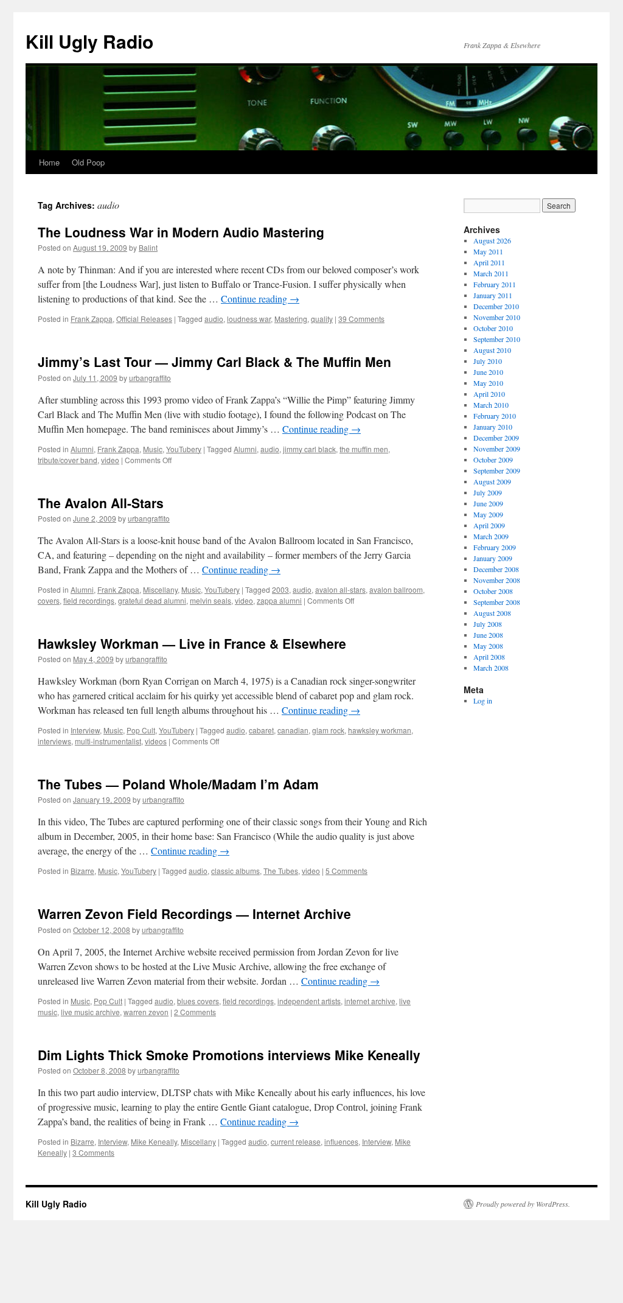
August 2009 (492, 481)
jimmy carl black (309, 449)
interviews (54, 741)
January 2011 (492, 295)
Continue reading (260, 298)
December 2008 (496, 569)
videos (156, 741)
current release (296, 1141)
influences (341, 1141)
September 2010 (496, 339)
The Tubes (280, 870)
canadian (292, 730)
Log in (482, 700)
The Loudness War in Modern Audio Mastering (181, 232)
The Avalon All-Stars (101, 503)
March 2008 (491, 667)
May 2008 (488, 646)
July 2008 (487, 624)
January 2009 (492, 558)
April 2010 (489, 394)
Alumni (82, 449)
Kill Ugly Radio (89, 41)
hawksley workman (379, 730)
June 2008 (488, 635)
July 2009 (487, 492)
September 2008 (496, 602)
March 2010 (491, 405)
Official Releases (144, 318)
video (110, 460)
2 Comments (195, 1012)
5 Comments (346, 870)
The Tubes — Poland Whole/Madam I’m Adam (178, 784)
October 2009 (493, 459)
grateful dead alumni (152, 600)
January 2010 (492, 426)
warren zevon (146, 1012)
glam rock (328, 730)
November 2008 (496, 580)
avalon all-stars (340, 589)
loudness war (249, 318)
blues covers (198, 1001)
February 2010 (494, 416)
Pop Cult (141, 730)
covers (49, 600)
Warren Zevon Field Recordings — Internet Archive (194, 913)
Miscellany (160, 589)
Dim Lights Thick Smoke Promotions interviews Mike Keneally (229, 1055)
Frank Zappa (92, 318)
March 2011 (491, 273)
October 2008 (493, 591)
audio (213, 318)
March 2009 (491, 536)
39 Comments (361, 318)
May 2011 (488, 251)
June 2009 (488, 503)
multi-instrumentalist (108, 741)
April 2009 (489, 525)
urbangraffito (150, 377)
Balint (148, 247)
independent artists (309, 1001)
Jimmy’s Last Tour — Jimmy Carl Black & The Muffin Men (214, 361)
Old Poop (88, 162)
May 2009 (488, 514)
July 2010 (487, 361)
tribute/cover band (67, 460)
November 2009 (496, 448)
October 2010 (493, 328)
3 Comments (93, 1152)
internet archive (369, 1001)
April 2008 (489, 657)
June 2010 (488, 372)
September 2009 (496, 470)
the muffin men (363, 449)
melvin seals (210, 600)
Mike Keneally (154, 1141)
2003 (280, 589)
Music (152, 449)
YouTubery (183, 449)
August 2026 (492, 240)
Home (49, 162)
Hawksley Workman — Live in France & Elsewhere (192, 643)
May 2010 (488, 383)
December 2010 (496, 306)
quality (322, 318)
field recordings (88, 600)
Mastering (290, 318)
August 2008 (492, 613)
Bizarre (82, 870)
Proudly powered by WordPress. (523, 1204)
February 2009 (494, 547)
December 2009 (496, 437)
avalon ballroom (396, 589)
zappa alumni (279, 600)
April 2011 (489, 262)
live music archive (90, 1012)
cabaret (261, 730)
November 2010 (496, 317)
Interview (85, 730)
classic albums (235, 870)
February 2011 (494, 284)
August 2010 (492, 350)
